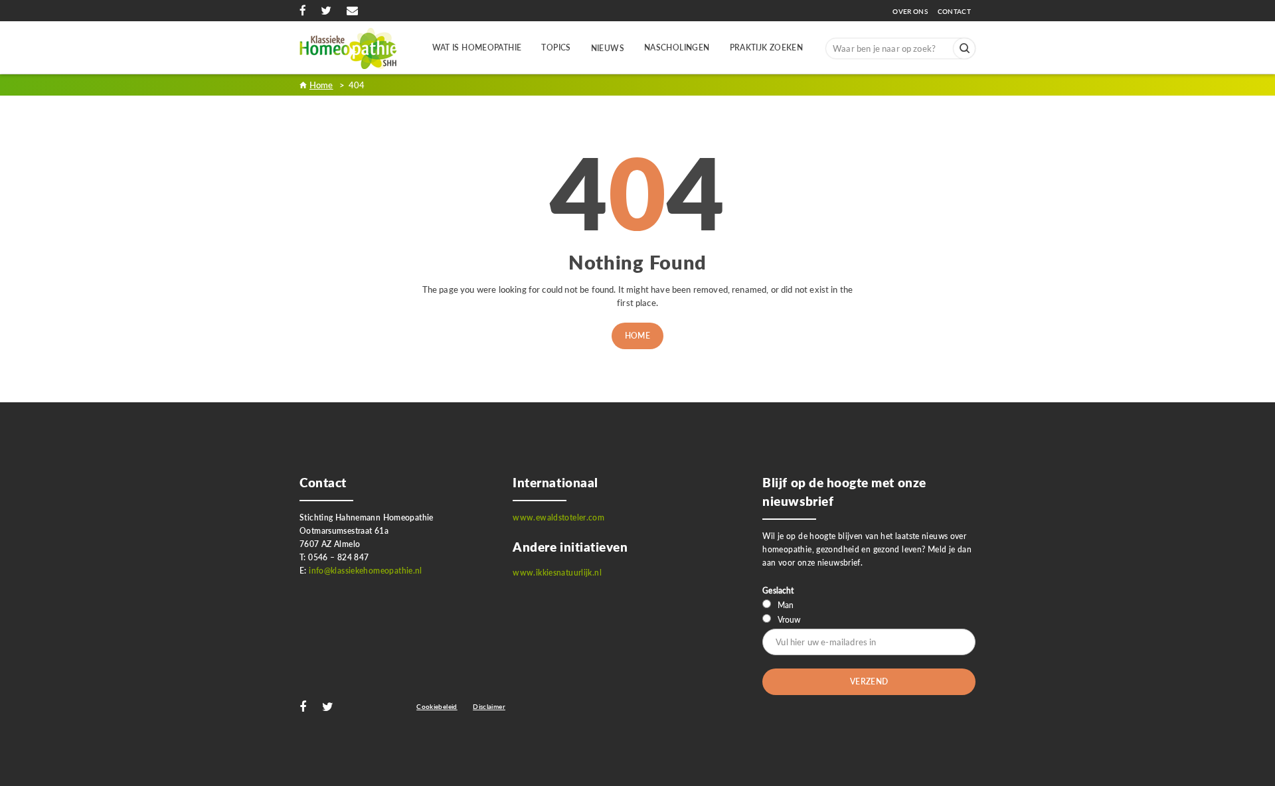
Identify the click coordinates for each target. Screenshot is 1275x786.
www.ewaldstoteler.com (558, 517)
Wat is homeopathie (477, 47)
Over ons (913, 11)
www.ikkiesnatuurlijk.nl (557, 573)
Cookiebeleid (437, 706)
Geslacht (778, 590)
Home (638, 336)
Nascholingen (677, 47)
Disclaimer (489, 706)
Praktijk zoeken (767, 47)
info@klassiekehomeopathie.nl (365, 571)
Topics (555, 47)
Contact (954, 11)
